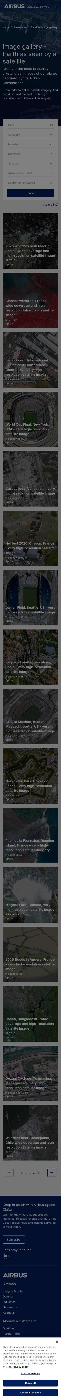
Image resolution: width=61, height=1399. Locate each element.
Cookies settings (30, 1373)
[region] (30, 1368)
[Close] (57, 1342)
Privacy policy (20, 1366)
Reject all (30, 1383)
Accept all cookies (30, 1392)
